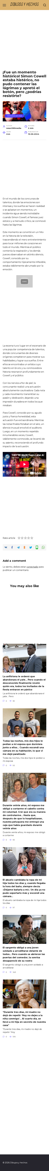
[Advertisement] (24, 42)
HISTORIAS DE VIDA (14, 116)
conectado (32, 567)
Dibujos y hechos (24, 5)
